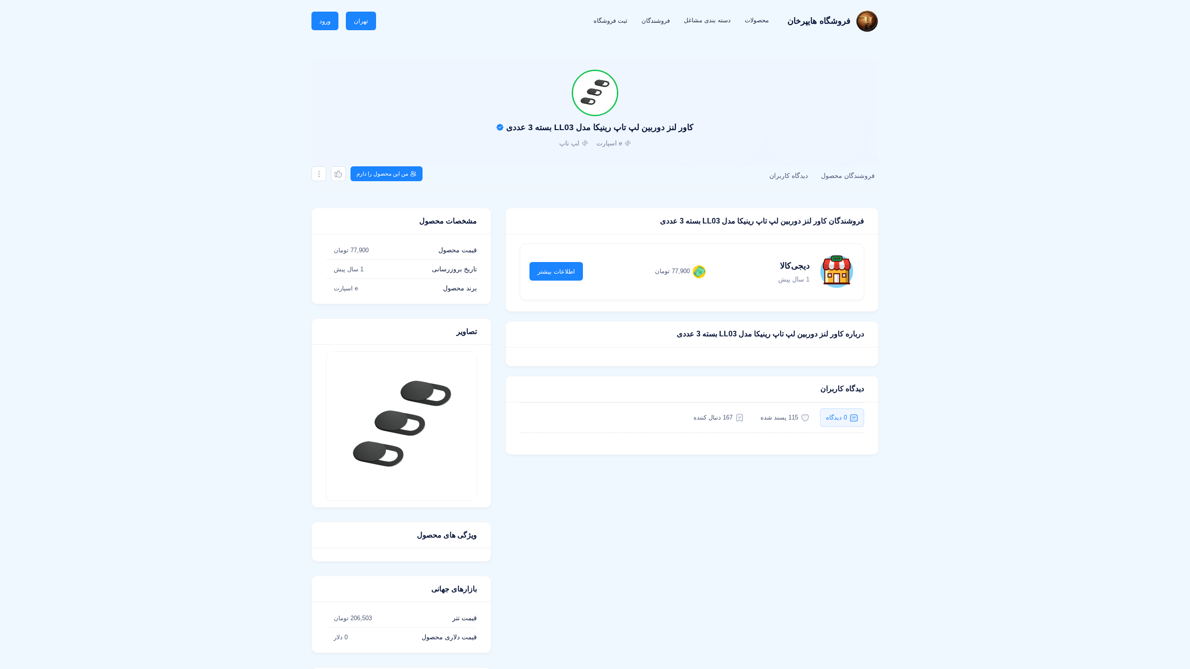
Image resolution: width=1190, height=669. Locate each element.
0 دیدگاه (836, 417)
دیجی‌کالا (795, 265)
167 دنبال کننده (713, 417)
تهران (361, 21)
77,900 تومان (672, 271)
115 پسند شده (779, 417)
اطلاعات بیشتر (556, 271)
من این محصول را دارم (382, 174)
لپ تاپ (569, 143)
